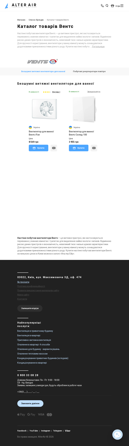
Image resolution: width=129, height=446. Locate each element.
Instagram (45, 431)
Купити (40, 148)
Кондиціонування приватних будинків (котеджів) (42, 358)
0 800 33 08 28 (27, 375)
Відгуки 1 (56, 92)
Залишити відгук (30, 308)
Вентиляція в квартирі (28, 335)
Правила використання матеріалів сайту (38, 290)
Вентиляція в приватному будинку (35, 331)
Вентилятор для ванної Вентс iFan (41, 133)
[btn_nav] (122, 5)
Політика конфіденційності (31, 286)
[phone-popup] (102, 5)
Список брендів (36, 20)
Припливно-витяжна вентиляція (34, 340)
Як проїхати (23, 282)
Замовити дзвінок (30, 403)
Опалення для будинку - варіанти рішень (38, 349)
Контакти (22, 299)
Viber (67, 431)
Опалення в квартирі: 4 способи (33, 344)
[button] (117, 434)
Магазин (21, 20)
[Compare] (53, 148)
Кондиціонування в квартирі (32, 363)
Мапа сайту (23, 294)
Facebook (21, 431)
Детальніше (98, 46)
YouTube (34, 431)
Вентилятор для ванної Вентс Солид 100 (81, 133)
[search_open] (106, 5)
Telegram (57, 431)
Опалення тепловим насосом (32, 353)
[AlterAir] (20, 5)
